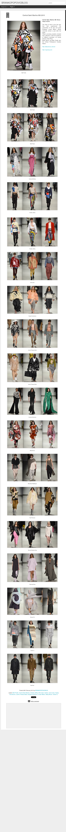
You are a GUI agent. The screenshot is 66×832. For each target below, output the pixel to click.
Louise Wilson (41, 694)
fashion (46, 693)
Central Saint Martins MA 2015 (34, 15)
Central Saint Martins (24, 693)
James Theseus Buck (21, 694)
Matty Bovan (49, 694)
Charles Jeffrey (34, 693)
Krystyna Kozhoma (32, 694)
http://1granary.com (47, 50)
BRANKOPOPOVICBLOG (41, 690)
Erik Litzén (41, 693)
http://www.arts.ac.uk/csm (48, 46)
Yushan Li (55, 694)
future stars (52, 693)
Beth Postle (15, 693)
